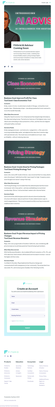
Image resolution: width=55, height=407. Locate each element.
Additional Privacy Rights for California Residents (44, 382)
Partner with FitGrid (31, 377)
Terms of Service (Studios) (43, 367)
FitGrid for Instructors (7, 372)
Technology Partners (31, 367)
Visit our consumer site (10, 400)
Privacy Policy (43, 376)
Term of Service (20, 320)
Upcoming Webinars (18, 367)
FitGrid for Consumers (7, 377)
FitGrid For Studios (7, 367)
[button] (50, 2)
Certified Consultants (31, 372)
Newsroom (19, 376)
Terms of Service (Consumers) (43, 372)
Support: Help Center (8, 382)
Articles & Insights (18, 372)
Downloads (31, 381)
